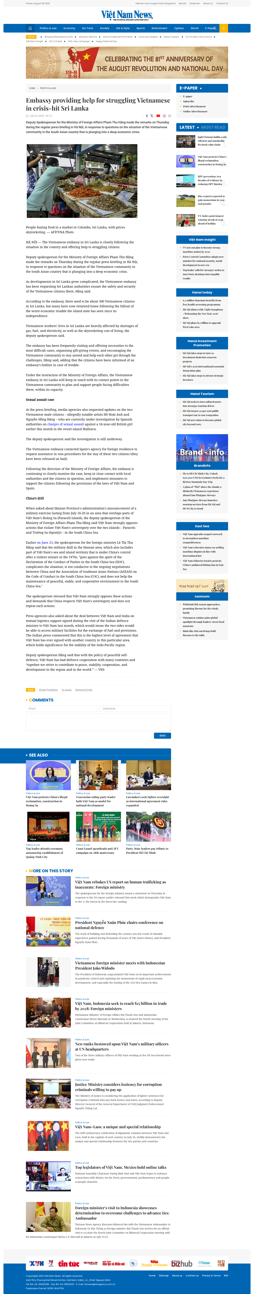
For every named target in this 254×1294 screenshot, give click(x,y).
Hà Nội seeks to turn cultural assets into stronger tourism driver (202, 404)
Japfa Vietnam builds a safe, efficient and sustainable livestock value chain (212, 140)
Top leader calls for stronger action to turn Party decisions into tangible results (203, 274)
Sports (141, 28)
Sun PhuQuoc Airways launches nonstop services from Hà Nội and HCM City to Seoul (201, 504)
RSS (226, 1275)
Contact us (192, 1275)
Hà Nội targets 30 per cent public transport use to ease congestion (201, 413)
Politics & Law (48, 28)
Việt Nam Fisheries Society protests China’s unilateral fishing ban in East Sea (203, 565)
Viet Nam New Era (88, 36)
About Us (208, 3)
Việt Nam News (127, 15)
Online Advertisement (195, 111)
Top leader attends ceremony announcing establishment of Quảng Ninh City (44, 853)
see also (38, 755)
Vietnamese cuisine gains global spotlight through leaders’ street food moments (203, 622)
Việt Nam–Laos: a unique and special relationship (118, 1126)
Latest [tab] (187, 127)
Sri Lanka (67, 689)
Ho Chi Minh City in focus (199, 36)
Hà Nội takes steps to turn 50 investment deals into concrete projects (200, 357)
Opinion (179, 28)
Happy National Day (106, 41)
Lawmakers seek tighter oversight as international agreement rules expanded (147, 801)
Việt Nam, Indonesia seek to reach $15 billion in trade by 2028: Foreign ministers (121, 1006)
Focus (31, 36)
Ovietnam (195, 3)
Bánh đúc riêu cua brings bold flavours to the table (199, 633)
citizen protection (48, 689)
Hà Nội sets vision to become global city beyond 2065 (202, 422)
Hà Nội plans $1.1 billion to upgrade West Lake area (202, 325)
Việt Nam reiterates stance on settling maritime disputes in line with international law (203, 551)
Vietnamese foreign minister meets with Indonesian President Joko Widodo (120, 965)
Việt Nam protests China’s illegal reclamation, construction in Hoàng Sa (46, 801)
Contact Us (222, 3)
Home (32, 88)
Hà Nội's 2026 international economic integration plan (203, 368)
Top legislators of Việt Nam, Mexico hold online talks (120, 1167)
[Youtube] (158, 116)
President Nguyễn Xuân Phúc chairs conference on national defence (119, 925)
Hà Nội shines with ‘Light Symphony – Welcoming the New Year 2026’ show (203, 313)
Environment (159, 28)
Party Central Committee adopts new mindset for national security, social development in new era (203, 261)
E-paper (188, 88)
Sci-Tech (87, 28)
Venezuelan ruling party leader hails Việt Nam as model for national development (95, 801)
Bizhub (182, 3)
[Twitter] (151, 115)
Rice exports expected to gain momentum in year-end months (212, 199)
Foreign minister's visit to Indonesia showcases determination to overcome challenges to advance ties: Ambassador (122, 1213)
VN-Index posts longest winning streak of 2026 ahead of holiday (211, 219)
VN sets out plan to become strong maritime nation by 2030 (201, 249)
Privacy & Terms (211, 1275)
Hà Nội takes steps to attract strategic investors (203, 377)
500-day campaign (79, 41)
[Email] (169, 116)
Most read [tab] (213, 127)
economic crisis (83, 689)
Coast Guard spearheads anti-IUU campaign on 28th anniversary (97, 850)
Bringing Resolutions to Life (59, 36)
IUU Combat (55, 41)
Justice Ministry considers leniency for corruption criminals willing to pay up (118, 1087)
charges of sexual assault (66, 424)
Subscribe (188, 101)
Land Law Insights (148, 36)
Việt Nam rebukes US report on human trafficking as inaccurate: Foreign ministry (120, 884)
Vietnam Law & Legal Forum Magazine (155, 3)
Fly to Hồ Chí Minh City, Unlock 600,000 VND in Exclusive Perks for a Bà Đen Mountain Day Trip (203, 477)
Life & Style (123, 28)
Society (104, 28)
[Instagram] (164, 116)
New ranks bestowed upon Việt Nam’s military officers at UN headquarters (121, 1046)
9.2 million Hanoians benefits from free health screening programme (202, 302)
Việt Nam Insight (34, 41)
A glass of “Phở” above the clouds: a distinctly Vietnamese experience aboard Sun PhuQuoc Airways (202, 491)
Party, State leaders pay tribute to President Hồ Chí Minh (147, 850)
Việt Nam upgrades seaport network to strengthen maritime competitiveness (202, 538)
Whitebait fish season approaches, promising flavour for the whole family (201, 608)
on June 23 (44, 542)
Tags (30, 690)
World (194, 28)
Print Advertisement (194, 106)
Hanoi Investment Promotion (118, 36)
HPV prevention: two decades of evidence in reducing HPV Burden (210, 180)
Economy (69, 28)
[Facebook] (147, 115)
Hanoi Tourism (172, 36)
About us (177, 1275)
